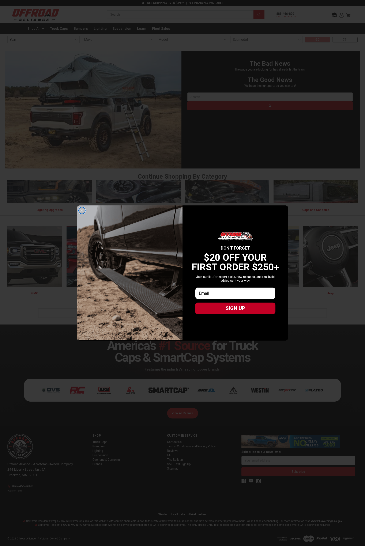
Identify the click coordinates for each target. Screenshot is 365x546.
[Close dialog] (82, 210)
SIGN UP (235, 308)
